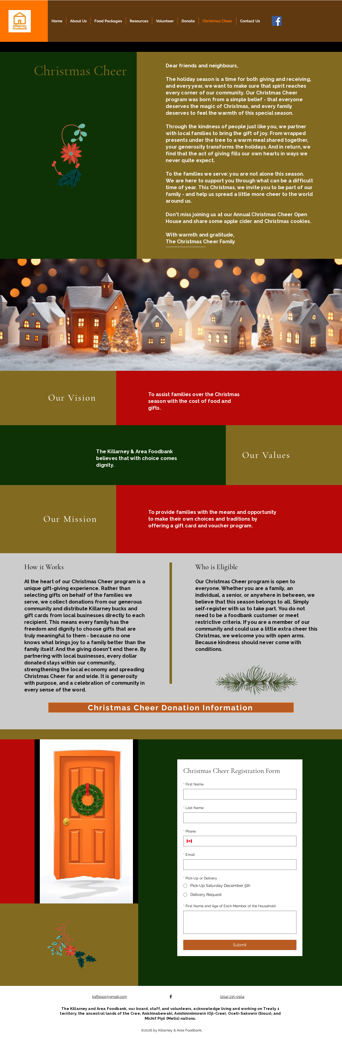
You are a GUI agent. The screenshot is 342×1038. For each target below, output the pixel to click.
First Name (193, 784)
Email (189, 855)
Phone (189, 831)
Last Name (193, 808)
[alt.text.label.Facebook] (170, 996)
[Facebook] (277, 21)
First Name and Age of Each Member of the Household (229, 906)
